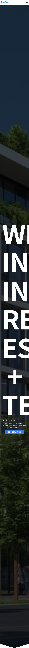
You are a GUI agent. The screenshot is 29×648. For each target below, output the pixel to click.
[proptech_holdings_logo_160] (5, 2)
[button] (27, 2)
